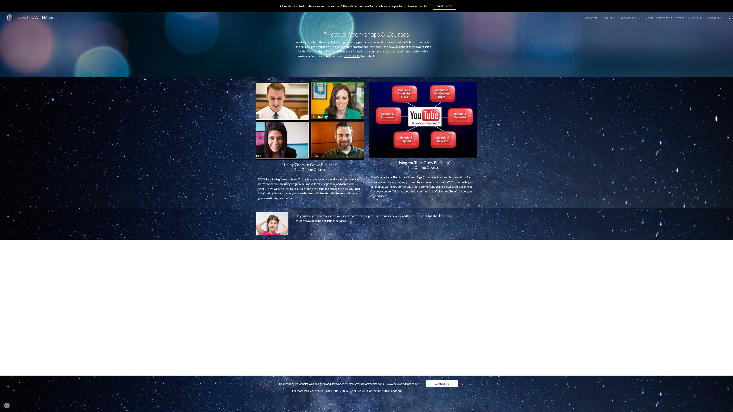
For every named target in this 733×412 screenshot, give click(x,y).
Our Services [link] (628, 17)
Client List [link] (695, 17)
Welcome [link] (591, 17)
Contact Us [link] (714, 17)
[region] (366, 6)
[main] (366, 44)
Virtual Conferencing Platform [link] (665, 17)
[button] (728, 17)
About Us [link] (609, 17)
